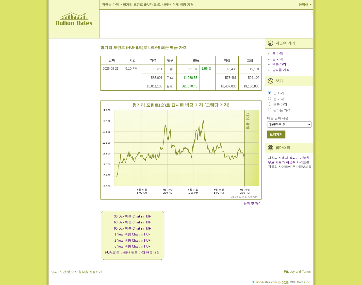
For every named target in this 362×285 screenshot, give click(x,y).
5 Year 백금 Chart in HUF (132, 246)
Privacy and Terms (297, 271)
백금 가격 (279, 64)
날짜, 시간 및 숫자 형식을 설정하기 (76, 272)
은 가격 (277, 59)
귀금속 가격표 (296, 162)
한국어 (303, 4)
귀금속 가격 (110, 4)
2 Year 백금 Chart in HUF (132, 240)
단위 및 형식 (253, 203)
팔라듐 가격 (280, 70)
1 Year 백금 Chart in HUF (132, 234)
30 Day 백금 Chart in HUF (132, 216)
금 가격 (277, 53)
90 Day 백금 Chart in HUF (132, 228)
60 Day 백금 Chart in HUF (132, 222)
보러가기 (276, 134)
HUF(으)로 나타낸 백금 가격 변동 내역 (132, 252)
